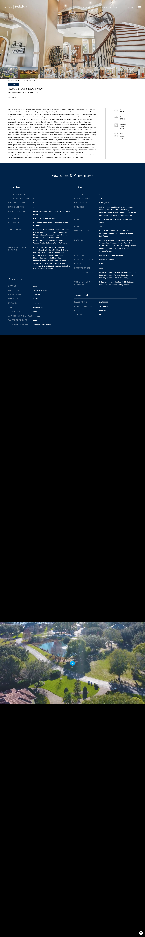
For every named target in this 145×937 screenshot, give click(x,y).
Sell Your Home (88, 7)
